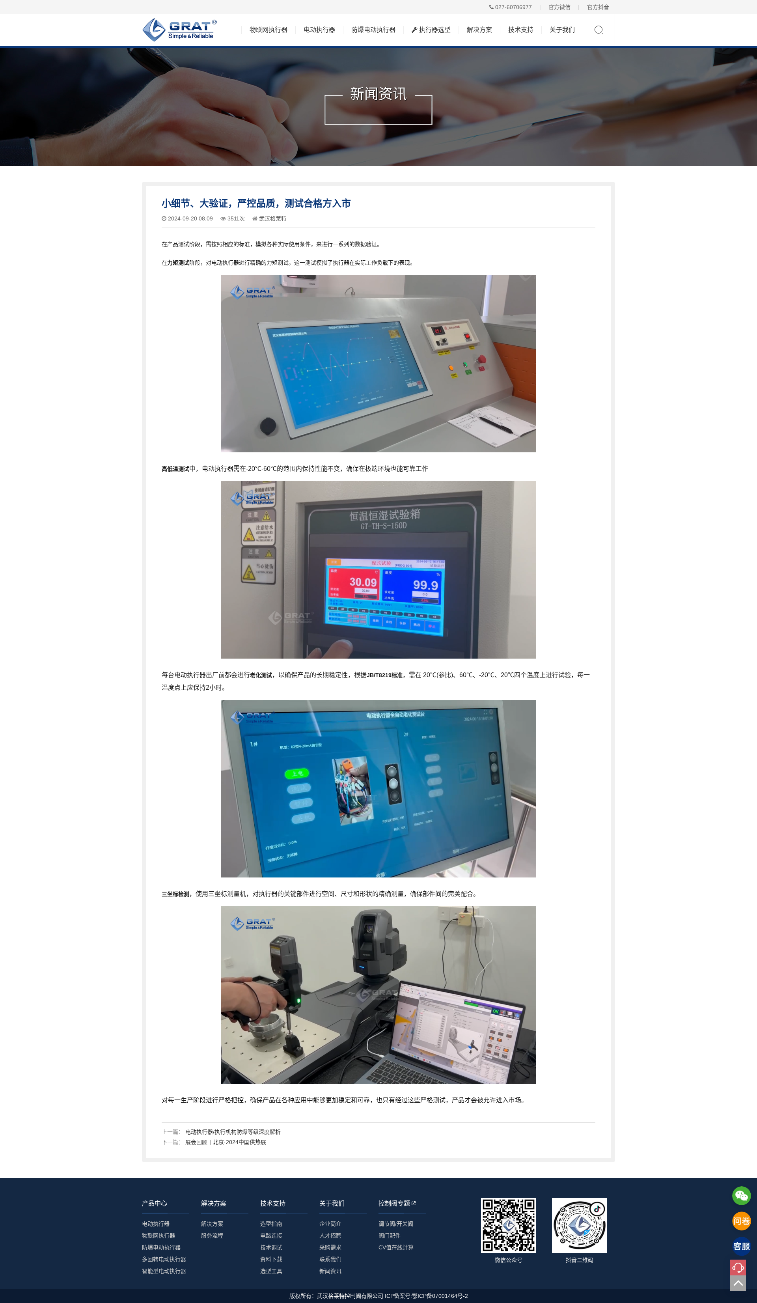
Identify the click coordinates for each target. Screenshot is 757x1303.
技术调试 (271, 1247)
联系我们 (330, 1259)
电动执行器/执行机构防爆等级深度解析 (233, 1132)
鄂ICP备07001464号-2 (440, 1296)
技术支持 (520, 29)
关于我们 (562, 29)
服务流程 (212, 1235)
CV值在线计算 (396, 1247)
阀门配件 (389, 1235)
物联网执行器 (268, 29)
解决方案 (479, 29)
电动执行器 (319, 29)
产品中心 (154, 1203)
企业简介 (330, 1224)
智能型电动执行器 (164, 1271)
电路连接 (271, 1235)
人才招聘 (330, 1235)
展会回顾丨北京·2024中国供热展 (225, 1142)
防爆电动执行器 (373, 29)
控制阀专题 (394, 1203)
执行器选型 (434, 29)
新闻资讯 (330, 1271)
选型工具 (271, 1271)
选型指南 (271, 1224)
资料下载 (271, 1259)
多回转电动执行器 (164, 1259)
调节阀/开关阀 (395, 1224)
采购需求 (330, 1247)
